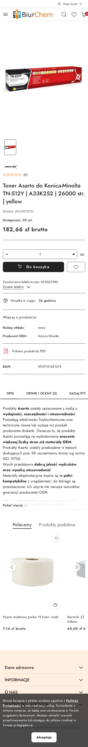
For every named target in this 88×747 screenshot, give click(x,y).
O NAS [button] (11, 692)
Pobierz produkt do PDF (29, 351)
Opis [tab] (10, 393)
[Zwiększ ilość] (73, 254)
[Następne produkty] (76, 567)
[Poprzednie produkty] (12, 567)
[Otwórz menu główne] (5, 14)
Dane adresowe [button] (19, 667)
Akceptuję (44, 737)
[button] (15, 174)
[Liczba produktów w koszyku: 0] (83, 14)
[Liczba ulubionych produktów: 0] (74, 14)
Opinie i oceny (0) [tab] (41, 393)
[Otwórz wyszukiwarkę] (64, 14)
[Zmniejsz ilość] (6, 254)
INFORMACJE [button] (17, 680)
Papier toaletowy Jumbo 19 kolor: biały (31, 617)
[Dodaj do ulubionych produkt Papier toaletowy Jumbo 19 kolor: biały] (56, 538)
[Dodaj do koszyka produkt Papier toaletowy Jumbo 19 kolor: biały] (55, 605)
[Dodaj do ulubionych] (76, 267)
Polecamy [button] (22, 524)
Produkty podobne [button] (57, 524)
